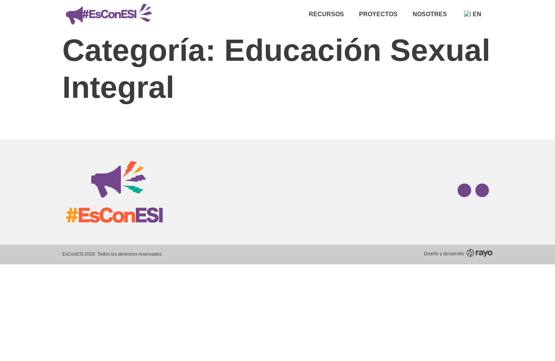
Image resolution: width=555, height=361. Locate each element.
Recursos (326, 14)
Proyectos (378, 14)
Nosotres (430, 14)
